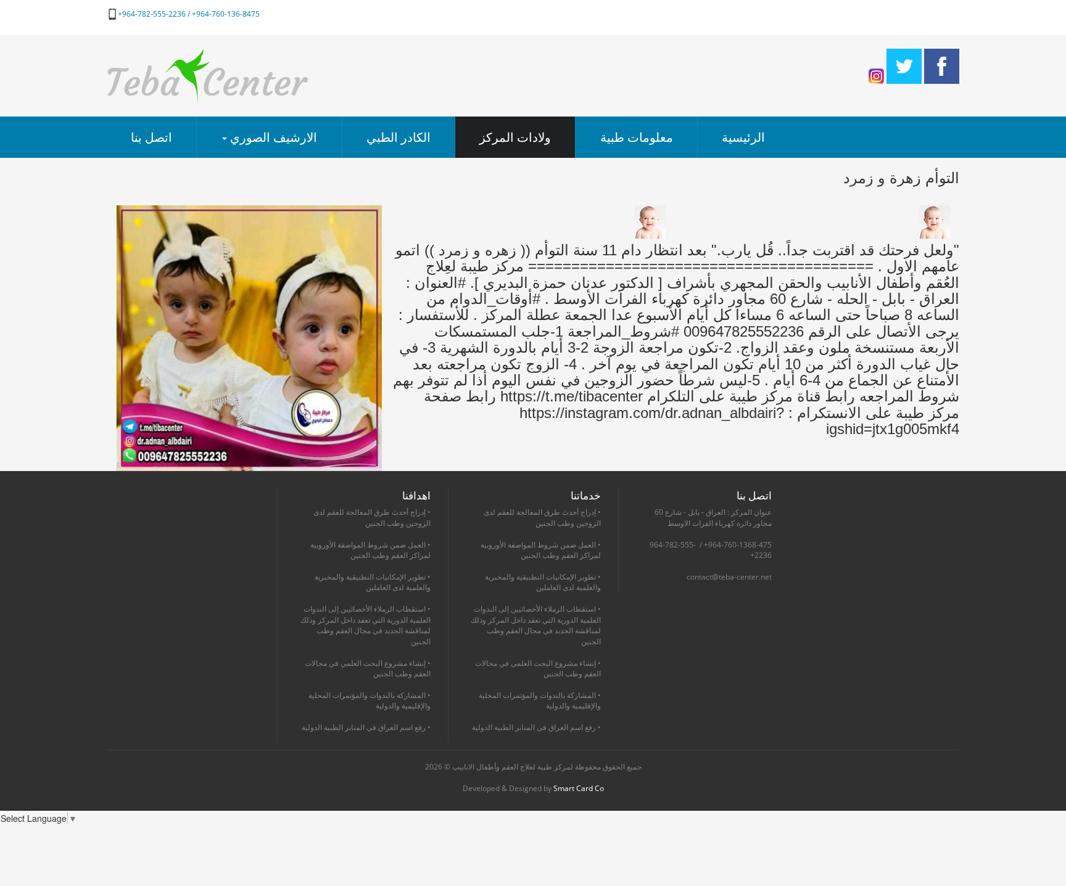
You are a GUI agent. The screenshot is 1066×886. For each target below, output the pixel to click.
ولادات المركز (515, 137)
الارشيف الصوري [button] (272, 137)
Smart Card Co (578, 788)
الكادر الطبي (398, 137)
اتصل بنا (151, 137)
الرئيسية (743, 137)
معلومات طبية (636, 137)
